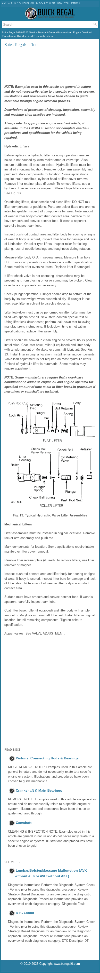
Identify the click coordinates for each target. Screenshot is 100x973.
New (59, 3)
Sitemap (75, 3)
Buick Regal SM (45, 3)
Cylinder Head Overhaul (30, 36)
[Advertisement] (50, 65)
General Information (60, 32)
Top (66, 3)
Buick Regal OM (24, 3)
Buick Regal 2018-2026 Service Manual (24, 32)
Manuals (7, 3)
